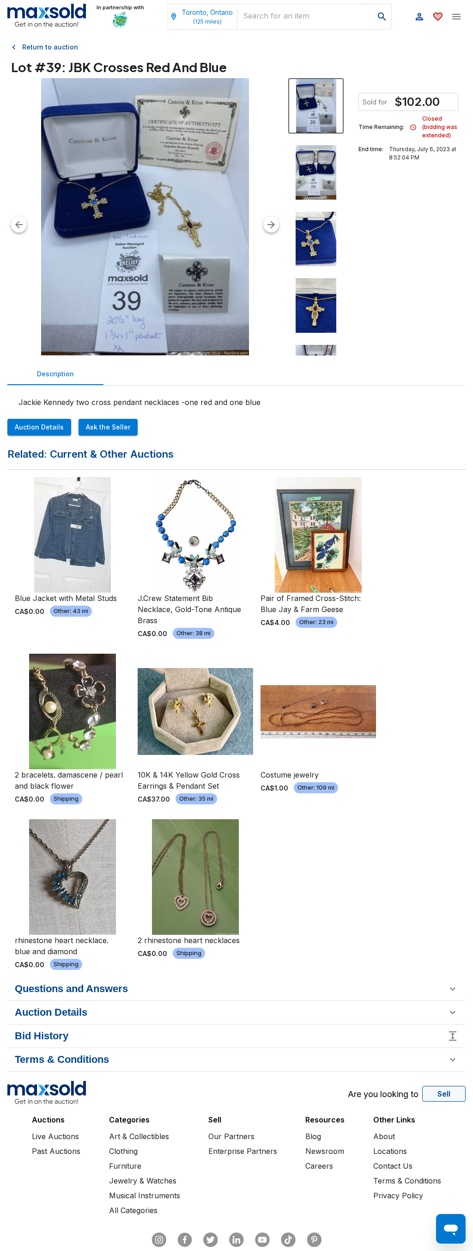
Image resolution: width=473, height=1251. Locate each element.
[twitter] (211, 1240)
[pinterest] (314, 1240)
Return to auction (50, 47)
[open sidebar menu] (456, 17)
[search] (382, 16)
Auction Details (39, 427)
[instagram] (159, 1240)
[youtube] (262, 1240)
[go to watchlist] (438, 17)
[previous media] (19, 225)
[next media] (271, 225)
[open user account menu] (419, 17)
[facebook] (185, 1240)
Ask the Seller (108, 427)
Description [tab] (55, 374)
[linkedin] (236, 1240)
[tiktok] (288, 1240)
